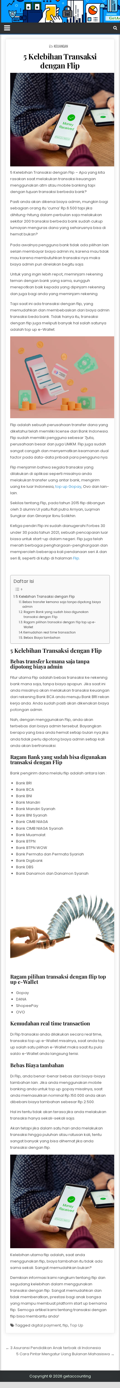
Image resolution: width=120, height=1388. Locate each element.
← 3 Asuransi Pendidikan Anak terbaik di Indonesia (53, 1348)
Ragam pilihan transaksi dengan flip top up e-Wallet (60, 624)
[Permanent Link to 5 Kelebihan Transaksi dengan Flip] (60, 119)
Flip (76, 558)
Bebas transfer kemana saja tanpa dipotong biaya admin (61, 604)
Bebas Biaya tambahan (42, 638)
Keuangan (61, 46)
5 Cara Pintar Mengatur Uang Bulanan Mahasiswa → (65, 1354)
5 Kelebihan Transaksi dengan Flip (60, 60)
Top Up (76, 1325)
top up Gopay (67, 486)
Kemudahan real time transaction (49, 632)
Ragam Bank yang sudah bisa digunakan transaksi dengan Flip (56, 614)
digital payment (46, 1325)
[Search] (115, 28)
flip (65, 1325)
